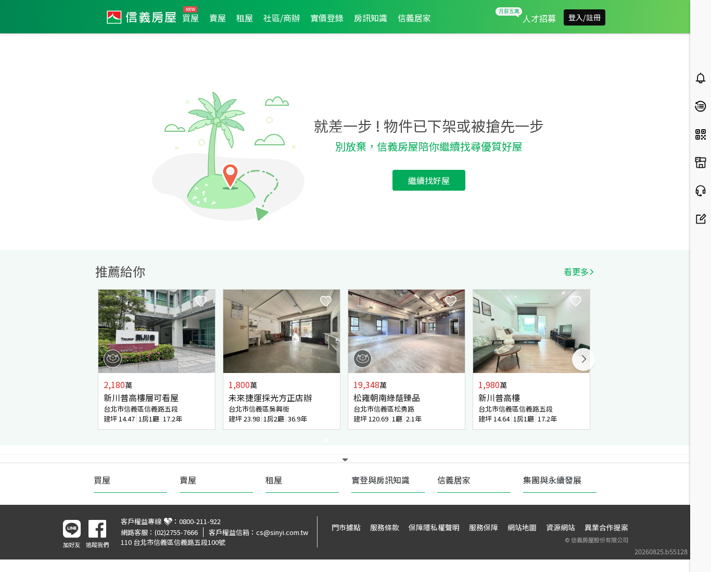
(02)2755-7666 (176, 532)
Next (583, 359)
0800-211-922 (200, 521)
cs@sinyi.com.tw (282, 532)
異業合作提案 (606, 527)
